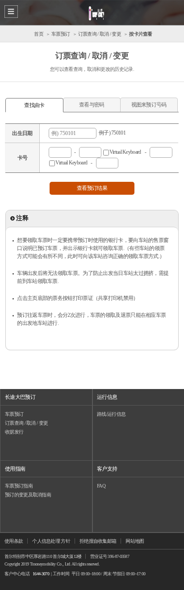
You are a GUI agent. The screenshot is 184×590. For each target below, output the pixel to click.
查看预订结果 (92, 188)
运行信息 (107, 397)
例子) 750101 (110, 133)
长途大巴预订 (20, 397)
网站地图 (134, 541)
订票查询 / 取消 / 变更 (26, 423)
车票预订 (14, 414)
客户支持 (107, 469)
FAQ (101, 485)
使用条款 (13, 541)
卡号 (22, 158)
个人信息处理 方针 (51, 541)
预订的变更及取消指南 (28, 494)
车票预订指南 (19, 485)
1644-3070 (41, 573)
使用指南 (15, 469)
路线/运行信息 (111, 414)
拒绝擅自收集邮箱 (97, 541)
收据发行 (14, 431)
